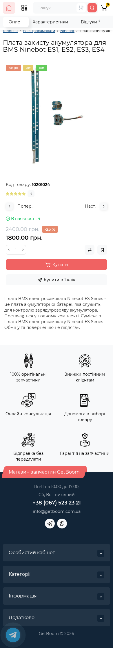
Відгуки (90, 22)
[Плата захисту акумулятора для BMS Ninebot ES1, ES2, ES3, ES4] (56, 115)
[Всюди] (81, 7)
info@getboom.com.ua (57, 511)
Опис (14, 22)
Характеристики (50, 22)
